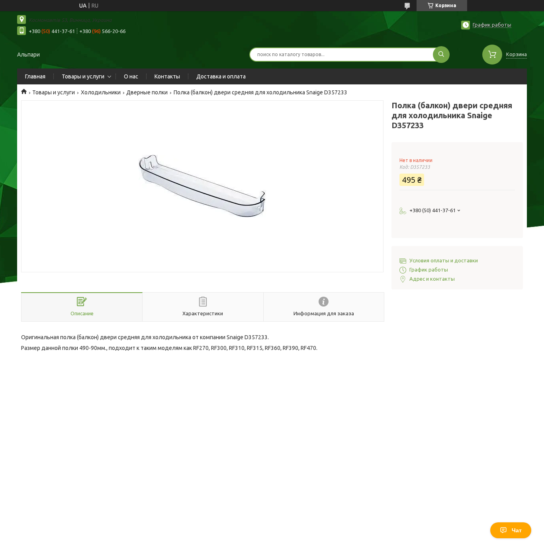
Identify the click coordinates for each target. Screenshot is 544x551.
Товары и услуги (83, 76)
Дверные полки (147, 92)
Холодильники (101, 92)
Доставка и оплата (221, 76)
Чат (517, 530)
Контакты (167, 76)
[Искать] (441, 54)
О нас (131, 76)
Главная (35, 76)
